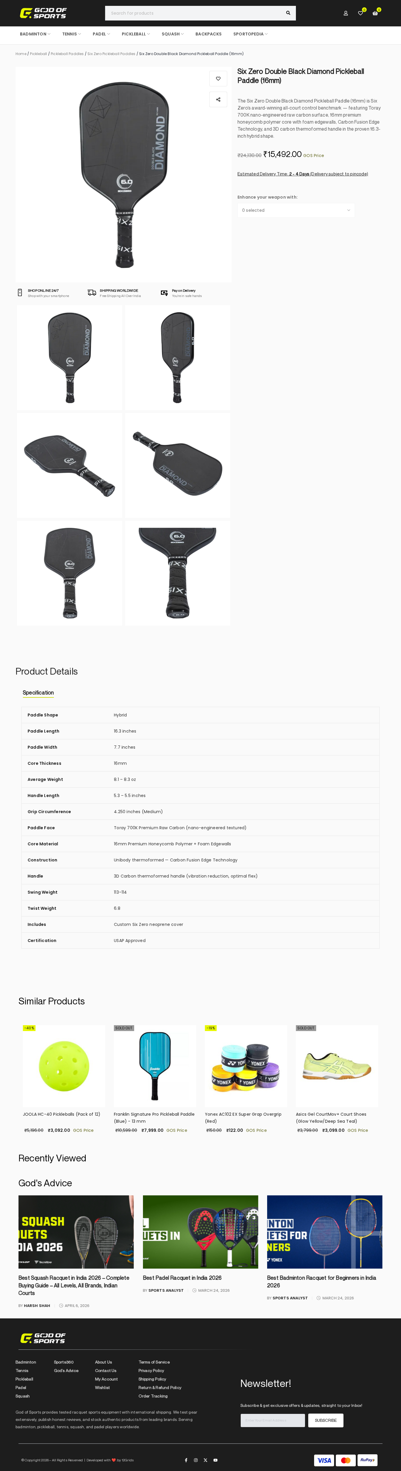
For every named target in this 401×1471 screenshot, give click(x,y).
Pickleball (38, 53)
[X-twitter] (205, 1460)
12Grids (128, 1460)
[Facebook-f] (186, 1460)
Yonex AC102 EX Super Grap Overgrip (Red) (152, 1117)
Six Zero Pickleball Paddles (111, 53)
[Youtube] (215, 1460)
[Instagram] (196, 1460)
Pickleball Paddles (67, 53)
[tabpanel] (200, 832)
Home (21, 53)
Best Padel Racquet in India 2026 (57, 1277)
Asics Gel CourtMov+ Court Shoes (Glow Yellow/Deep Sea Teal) (240, 1117)
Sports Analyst (42, 1290)
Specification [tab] (38, 692)
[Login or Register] (346, 13)
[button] (218, 78)
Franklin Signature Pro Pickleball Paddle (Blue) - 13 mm (63, 1117)
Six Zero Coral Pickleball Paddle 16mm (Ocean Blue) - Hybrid (335, 1117)
